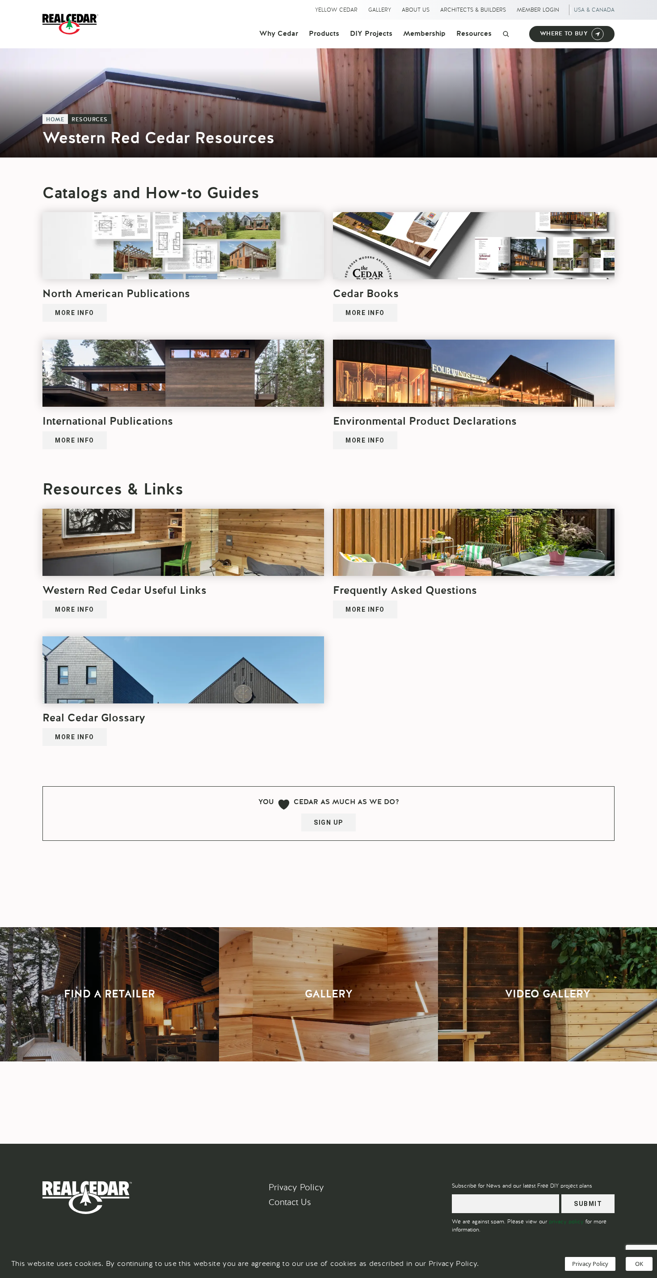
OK (639, 1264)
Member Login (538, 9)
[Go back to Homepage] (72, 24)
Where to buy (564, 34)
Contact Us (290, 1202)
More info (74, 312)
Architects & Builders (473, 9)
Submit (588, 1203)
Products (324, 34)
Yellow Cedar (336, 9)
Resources (474, 34)
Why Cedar (278, 34)
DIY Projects (371, 34)
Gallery (379, 9)
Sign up (328, 822)
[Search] (506, 34)
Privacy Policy (296, 1187)
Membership (424, 34)
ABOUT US (416, 9)
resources (90, 120)
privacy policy (566, 1221)
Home (55, 120)
